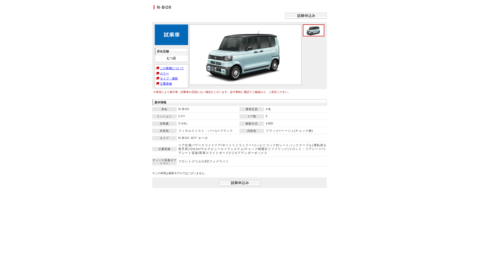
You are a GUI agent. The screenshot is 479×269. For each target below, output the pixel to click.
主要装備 (166, 83)
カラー (164, 73)
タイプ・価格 (169, 78)
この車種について (172, 68)
